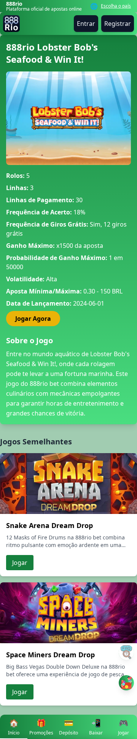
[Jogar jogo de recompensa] (126, 682)
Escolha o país (116, 6)
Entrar (86, 23)
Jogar (19, 562)
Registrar (117, 23)
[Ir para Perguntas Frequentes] (126, 652)
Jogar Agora (33, 318)
